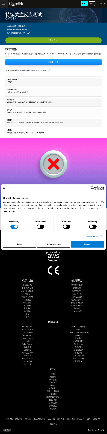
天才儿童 (53, 403)
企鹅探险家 (78, 350)
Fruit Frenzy (28, 332)
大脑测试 (53, 385)
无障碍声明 (97, 419)
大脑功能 (27, 308)
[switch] (40, 227)
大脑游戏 (78, 361)
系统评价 (77, 308)
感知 (27, 314)
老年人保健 (77, 297)
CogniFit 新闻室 (39, 419)
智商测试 (53, 409)
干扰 (78, 329)
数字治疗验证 (77, 285)
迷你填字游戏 (27, 329)
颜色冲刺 (78, 338)
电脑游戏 (77, 288)
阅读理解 (53, 400)
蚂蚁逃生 (27, 347)
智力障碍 (27, 305)
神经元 (27, 294)
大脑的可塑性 (27, 297)
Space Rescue (27, 358)
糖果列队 (78, 347)
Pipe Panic (27, 335)
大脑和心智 (27, 285)
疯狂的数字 (27, 361)
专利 (53, 374)
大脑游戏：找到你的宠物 (78, 332)
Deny (19, 244)
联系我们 (80, 419)
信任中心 (53, 424)
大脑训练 (53, 382)
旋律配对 (78, 335)
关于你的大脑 (27, 288)
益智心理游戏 (78, 355)
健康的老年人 (77, 291)
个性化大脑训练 (53, 391)
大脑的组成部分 (27, 291)
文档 (50, 70)
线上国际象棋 (27, 327)
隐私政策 (18, 419)
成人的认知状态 (77, 305)
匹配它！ (27, 355)
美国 (8, 430)
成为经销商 (70, 419)
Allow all (87, 244)
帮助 (88, 419)
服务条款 (9, 419)
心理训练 (53, 394)
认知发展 (53, 380)
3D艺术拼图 (78, 341)
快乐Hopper (78, 344)
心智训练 (53, 388)
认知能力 (27, 300)
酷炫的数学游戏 (53, 397)
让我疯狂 (27, 350)
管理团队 (28, 419)
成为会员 (60, 419)
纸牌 (28, 341)
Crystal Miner (27, 338)
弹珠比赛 (27, 364)
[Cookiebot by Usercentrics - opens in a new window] (92, 188)
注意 (27, 317)
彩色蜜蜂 (78, 353)
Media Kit (51, 419)
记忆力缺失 (27, 303)
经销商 (53, 377)
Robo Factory (27, 344)
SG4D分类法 (77, 311)
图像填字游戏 (27, 353)
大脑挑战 (53, 406)
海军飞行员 (77, 294)
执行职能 (27, 311)
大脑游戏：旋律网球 (78, 327)
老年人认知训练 (77, 303)
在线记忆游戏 (78, 358)
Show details (93, 236)
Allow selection (54, 244)
